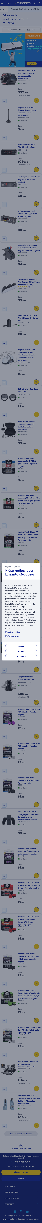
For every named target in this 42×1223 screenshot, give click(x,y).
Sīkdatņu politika (12, 632)
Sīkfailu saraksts (12, 636)
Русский (16, 567)
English (8, 567)
